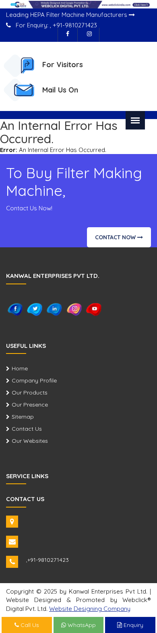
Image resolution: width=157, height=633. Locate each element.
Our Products (30, 392)
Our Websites (30, 440)
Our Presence (30, 404)
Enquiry (132, 625)
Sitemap (23, 416)
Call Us (29, 625)
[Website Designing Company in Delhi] (78, 4)
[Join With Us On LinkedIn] (54, 308)
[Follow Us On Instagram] (89, 35)
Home (20, 368)
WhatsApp (81, 625)
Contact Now (116, 237)
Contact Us (27, 428)
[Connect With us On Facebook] (68, 35)
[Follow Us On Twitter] (35, 308)
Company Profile (34, 380)
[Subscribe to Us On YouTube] (94, 308)
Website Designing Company (89, 608)
